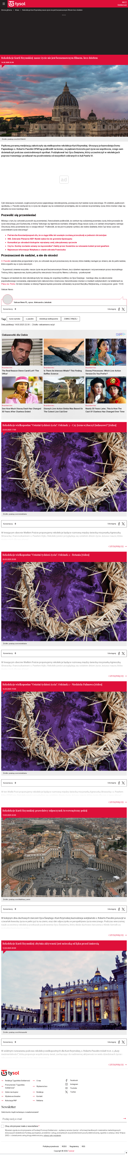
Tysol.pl (71, 1151)
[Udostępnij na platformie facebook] (119, 309)
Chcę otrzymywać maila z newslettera (22, 1126)
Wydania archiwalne (12, 1096)
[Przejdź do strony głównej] (17, 3)
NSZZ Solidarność (122, 3)
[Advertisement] (64, 34)
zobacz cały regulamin (52, 1135)
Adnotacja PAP (11, 1100)
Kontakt (39, 1096)
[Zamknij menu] (4, 3)
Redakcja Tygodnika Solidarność (17, 1080)
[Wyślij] (124, 1118)
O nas (38, 1080)
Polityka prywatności (51, 1146)
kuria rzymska (14, 319)
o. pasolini (30, 319)
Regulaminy (74, 1146)
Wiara (17, 10)
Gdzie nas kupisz (11, 1092)
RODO (64, 1146)
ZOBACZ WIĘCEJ (70, 319)
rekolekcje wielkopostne (48, 319)
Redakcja (39, 1092)
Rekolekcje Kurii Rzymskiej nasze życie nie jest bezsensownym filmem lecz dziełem (52, 10)
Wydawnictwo (41, 1086)
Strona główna (6, 10)
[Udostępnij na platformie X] (123, 309)
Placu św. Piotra (8, 284)
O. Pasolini (5, 261)
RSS (83, 1146)
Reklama (39, 1100)
